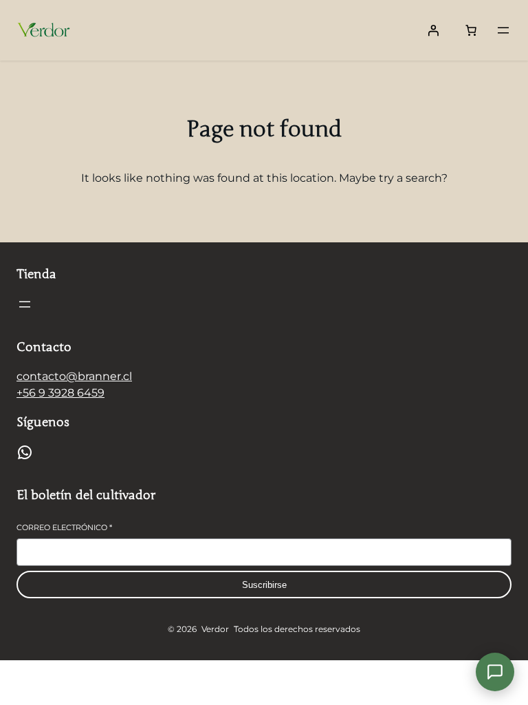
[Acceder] (433, 30)
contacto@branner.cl (74, 376)
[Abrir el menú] (503, 30)
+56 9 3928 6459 (60, 392)
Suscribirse (264, 585)
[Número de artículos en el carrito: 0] (471, 30)
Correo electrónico (64, 527)
